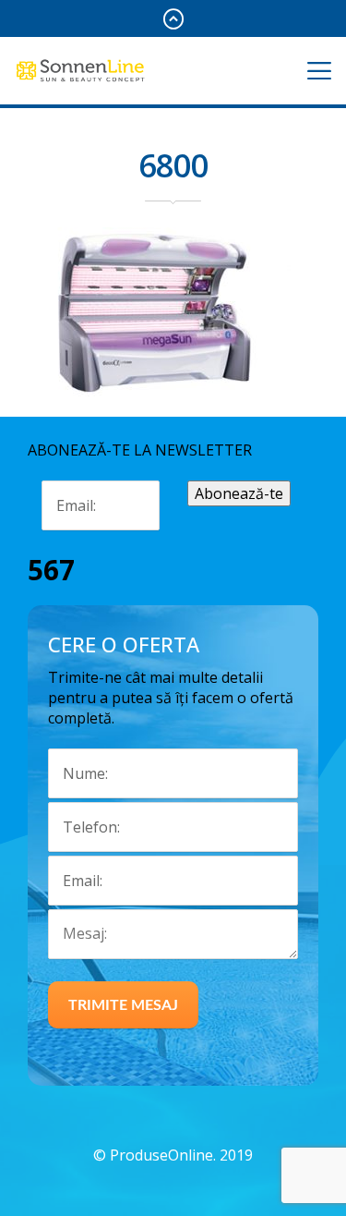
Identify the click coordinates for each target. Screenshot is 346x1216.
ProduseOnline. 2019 (181, 1155)
